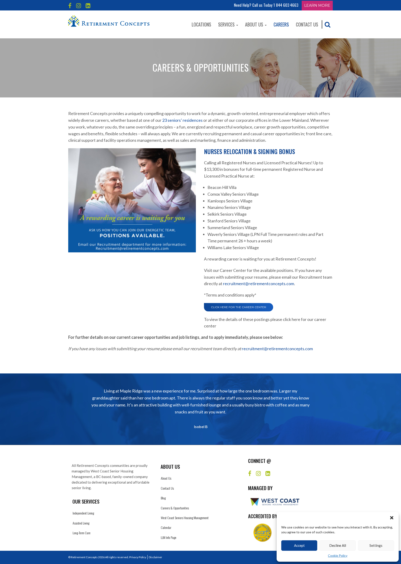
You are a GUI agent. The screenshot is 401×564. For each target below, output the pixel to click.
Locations (201, 24)
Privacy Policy (137, 557)
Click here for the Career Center (238, 307)
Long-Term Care (82, 532)
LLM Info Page (168, 537)
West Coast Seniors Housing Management (185, 517)
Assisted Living (81, 523)
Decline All (337, 545)
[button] (391, 517)
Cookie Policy (337, 555)
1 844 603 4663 (285, 5)
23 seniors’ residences (182, 120)
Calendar (166, 527)
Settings (375, 545)
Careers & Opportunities (175, 507)
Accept (299, 545)
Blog (163, 497)
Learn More (317, 5)
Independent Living (83, 513)
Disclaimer (155, 557)
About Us (254, 24)
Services (227, 24)
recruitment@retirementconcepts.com (258, 283)
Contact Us (307, 24)
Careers (281, 24)
